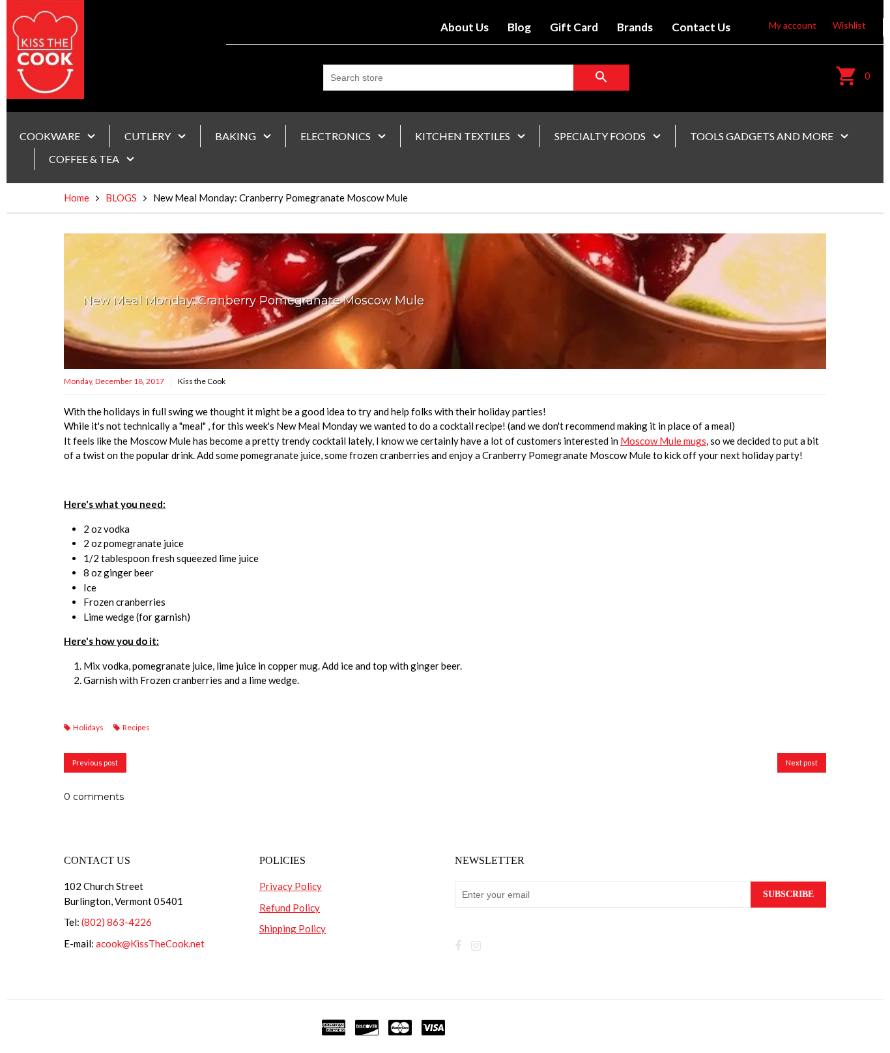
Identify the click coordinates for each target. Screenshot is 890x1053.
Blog (519, 27)
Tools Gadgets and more (762, 136)
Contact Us (701, 27)
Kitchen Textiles (463, 136)
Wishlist (849, 25)
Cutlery (148, 136)
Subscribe (788, 894)
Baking (236, 136)
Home (76, 197)
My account (792, 25)
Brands (635, 27)
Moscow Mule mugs (663, 441)
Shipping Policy (292, 928)
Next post (802, 762)
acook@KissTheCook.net (150, 943)
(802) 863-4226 (116, 922)
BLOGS (121, 197)
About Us (464, 27)
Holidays (88, 727)
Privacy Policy (290, 886)
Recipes (136, 727)
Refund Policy (289, 907)
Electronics (336, 136)
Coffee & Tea (85, 159)
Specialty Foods (601, 136)
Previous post (95, 762)
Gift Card (574, 27)
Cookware (51, 136)
